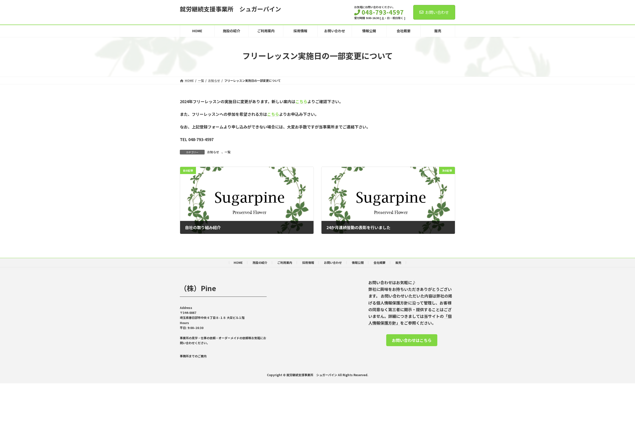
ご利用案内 (284, 262)
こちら (301, 101)
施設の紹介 (260, 262)
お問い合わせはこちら (412, 340)
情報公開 (358, 262)
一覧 (227, 152)
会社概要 (379, 262)
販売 (398, 262)
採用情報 (308, 262)
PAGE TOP (617, 405)
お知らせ (213, 152)
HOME (238, 262)
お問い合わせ (437, 12)
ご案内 (202, 356)
